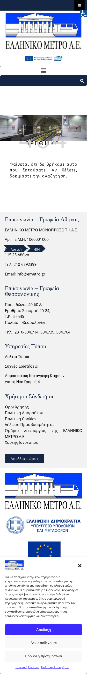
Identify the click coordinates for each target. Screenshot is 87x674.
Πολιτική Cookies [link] (20, 418)
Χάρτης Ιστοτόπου (21, 442)
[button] (79, 565)
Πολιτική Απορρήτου (55, 667)
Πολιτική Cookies (27, 667)
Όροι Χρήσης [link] (17, 407)
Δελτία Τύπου (17, 356)
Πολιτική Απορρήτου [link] (24, 412)
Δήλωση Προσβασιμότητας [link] (29, 424)
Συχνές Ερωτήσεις (21, 366)
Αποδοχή (43, 630)
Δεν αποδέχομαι (43, 643)
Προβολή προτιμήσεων (43, 656)
